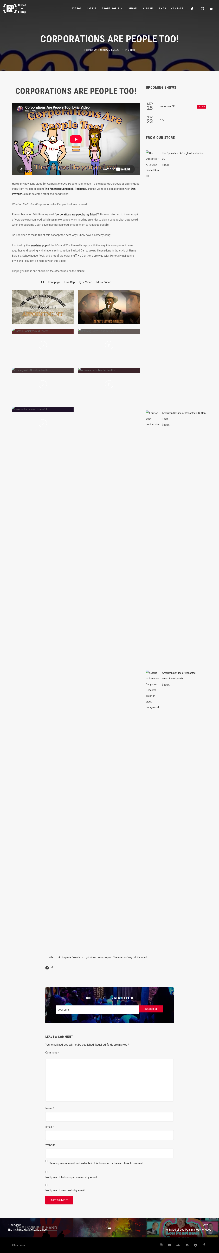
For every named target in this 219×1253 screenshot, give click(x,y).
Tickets (201, 106)
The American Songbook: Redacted (65, 188)
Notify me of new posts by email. (65, 1190)
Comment (52, 1052)
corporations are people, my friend (76, 214)
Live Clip (69, 282)
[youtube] (211, 8)
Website (50, 1145)
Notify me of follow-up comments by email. (71, 1177)
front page (54, 282)
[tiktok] (192, 8)
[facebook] (203, 1245)
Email (49, 1126)
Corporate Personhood (72, 957)
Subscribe (151, 1009)
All (42, 282)
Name (49, 1108)
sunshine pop (39, 245)
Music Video (103, 282)
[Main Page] (109, 1228)
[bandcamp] (194, 1245)
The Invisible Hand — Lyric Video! (28, 1227)
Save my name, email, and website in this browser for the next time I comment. (96, 1163)
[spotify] (185, 1245)
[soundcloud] (177, 1245)
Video (131, 49)
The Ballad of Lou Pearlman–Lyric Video (187, 1227)
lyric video (90, 957)
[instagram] (202, 8)
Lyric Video (85, 282)
